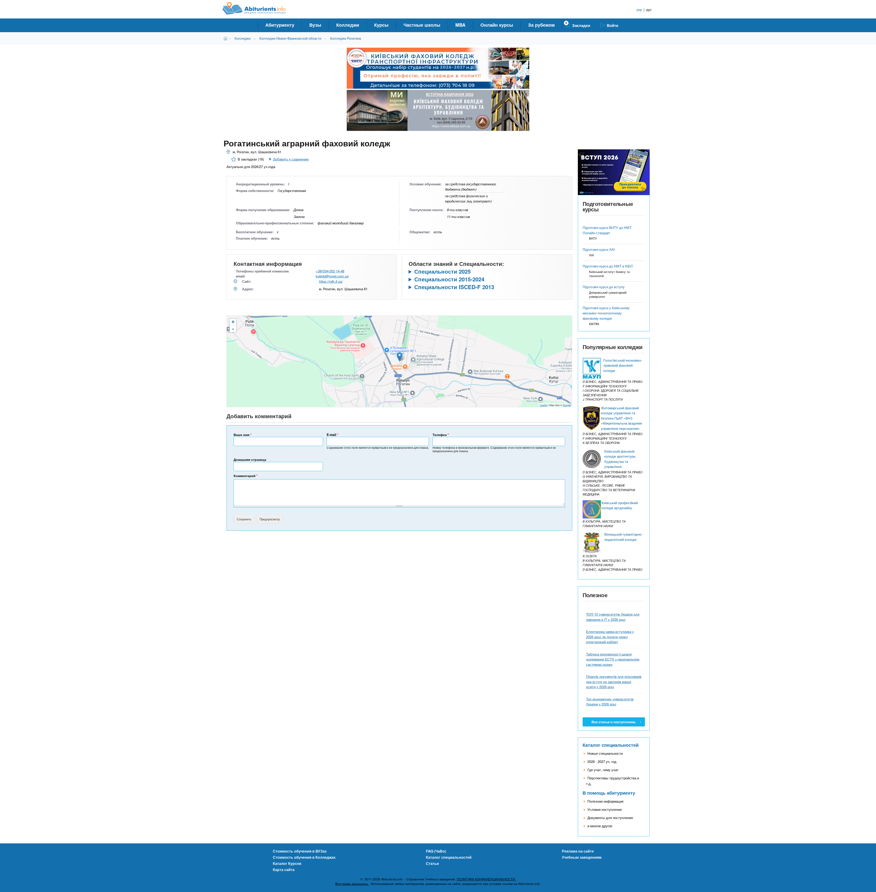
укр (639, 9)
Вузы (315, 24)
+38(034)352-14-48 (330, 271)
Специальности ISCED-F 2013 (454, 287)
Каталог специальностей (611, 745)
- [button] (233, 329)
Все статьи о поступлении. (614, 721)
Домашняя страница (250, 459)
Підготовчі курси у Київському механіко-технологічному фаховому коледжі (606, 313)
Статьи (432, 863)
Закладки (581, 25)
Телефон (441, 434)
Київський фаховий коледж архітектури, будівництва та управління (620, 459)
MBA (460, 24)
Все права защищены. (352, 884)
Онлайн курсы (496, 24)
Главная (226, 38)
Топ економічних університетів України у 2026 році (610, 702)
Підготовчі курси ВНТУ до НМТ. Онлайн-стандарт (607, 230)
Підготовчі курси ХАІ (599, 249)
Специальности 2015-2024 (449, 279)
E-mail (332, 434)
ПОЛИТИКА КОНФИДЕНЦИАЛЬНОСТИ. (486, 879)
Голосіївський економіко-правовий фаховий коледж (622, 365)
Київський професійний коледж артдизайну (620, 505)
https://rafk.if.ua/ (331, 281)
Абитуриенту (279, 24)
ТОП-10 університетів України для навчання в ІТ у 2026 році (612, 617)
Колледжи (347, 24)
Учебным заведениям (582, 857)
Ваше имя (242, 434)
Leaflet (543, 405)
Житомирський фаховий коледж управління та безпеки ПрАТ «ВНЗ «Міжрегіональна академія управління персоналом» (621, 418)
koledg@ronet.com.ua (332, 276)
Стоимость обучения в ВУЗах (300, 851)
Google (567, 405)
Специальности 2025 (442, 271)
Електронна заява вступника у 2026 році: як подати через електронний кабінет (610, 636)
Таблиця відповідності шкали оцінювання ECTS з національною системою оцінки (612, 659)
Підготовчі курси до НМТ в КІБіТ (608, 266)
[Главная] (259, 8)
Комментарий (246, 475)
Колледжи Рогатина (345, 38)
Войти (612, 25)
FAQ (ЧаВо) (436, 851)
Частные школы (422, 24)
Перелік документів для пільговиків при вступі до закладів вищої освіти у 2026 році (613, 681)
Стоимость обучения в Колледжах (304, 857)
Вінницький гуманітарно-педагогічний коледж (623, 537)
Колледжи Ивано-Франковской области (290, 38)
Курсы (381, 24)
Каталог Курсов (287, 863)
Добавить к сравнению (291, 159)
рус (649, 9)
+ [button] (233, 322)
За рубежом (541, 24)
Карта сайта (284, 869)
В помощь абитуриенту (609, 792)
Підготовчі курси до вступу (604, 286)
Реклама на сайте (578, 851)
